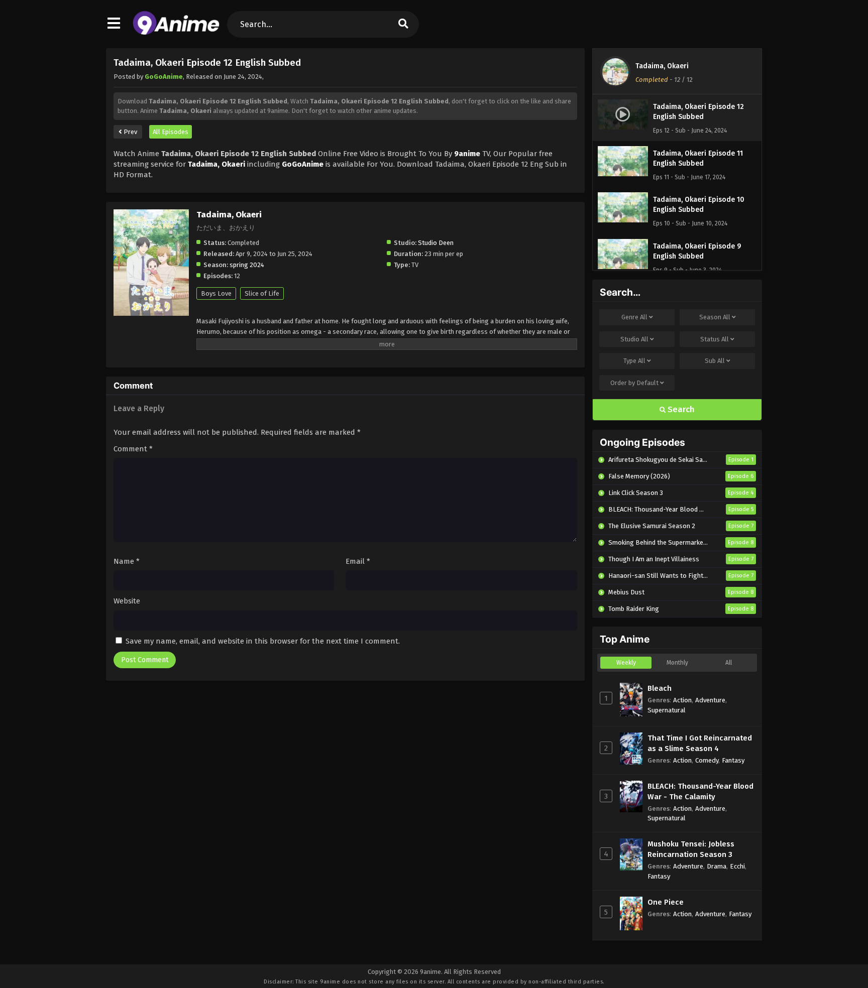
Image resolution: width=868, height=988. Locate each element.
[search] (403, 24)
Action (682, 700)
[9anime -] (176, 32)
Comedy (706, 760)
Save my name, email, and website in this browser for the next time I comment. (263, 641)
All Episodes (170, 132)
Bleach (659, 688)
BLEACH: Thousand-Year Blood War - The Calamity (700, 791)
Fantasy (733, 760)
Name (127, 561)
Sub (715, 360)
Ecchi (737, 866)
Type (634, 360)
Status (714, 339)
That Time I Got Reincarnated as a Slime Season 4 (699, 743)
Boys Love (216, 293)
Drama (716, 866)
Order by (634, 383)
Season (714, 317)
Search (680, 409)
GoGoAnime (164, 76)
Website (127, 600)
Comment (133, 448)
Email (358, 561)
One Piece (665, 902)
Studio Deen (436, 242)
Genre (634, 317)
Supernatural (666, 710)
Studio (634, 339)
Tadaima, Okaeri (662, 66)
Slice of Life (262, 293)
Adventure (710, 700)
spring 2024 (247, 265)
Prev (129, 132)
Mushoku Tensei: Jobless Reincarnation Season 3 (690, 849)
